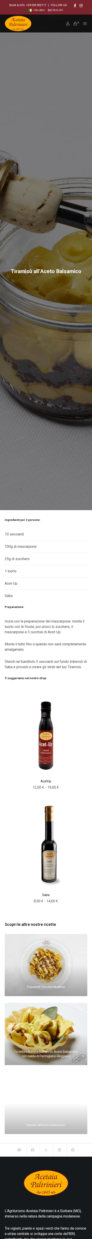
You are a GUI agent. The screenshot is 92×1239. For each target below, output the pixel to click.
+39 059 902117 (36, 5)
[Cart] (73, 23)
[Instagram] (81, 5)
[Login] (66, 23)
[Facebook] (75, 5)
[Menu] (84, 23)
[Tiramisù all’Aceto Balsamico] (19, 1150)
